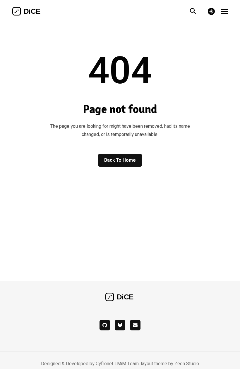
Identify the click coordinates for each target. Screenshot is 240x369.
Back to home (120, 160)
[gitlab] (120, 325)
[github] (105, 325)
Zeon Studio (186, 363)
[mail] (135, 325)
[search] (196, 11)
